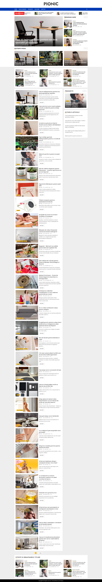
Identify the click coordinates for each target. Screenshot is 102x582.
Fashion (18, 302)
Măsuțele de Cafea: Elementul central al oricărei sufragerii (48, 230)
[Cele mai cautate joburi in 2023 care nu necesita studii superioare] (27, 359)
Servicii (18, 333)
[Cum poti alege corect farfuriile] (27, 420)
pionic (41, 295)
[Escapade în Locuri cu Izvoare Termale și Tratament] (27, 220)
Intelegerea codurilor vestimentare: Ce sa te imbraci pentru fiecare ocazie (48, 292)
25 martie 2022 (47, 494)
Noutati (17, 36)
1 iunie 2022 (46, 449)
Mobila (25, 241)
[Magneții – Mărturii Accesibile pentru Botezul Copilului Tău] (27, 251)
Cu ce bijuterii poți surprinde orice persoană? (75, 103)
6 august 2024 (47, 203)
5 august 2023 (47, 295)
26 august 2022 (74, 106)
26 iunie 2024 (46, 233)
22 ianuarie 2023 (47, 417)
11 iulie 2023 (46, 341)
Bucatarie (37, 9)
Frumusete (30, 9)
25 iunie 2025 (76, 35)
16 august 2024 (47, 187)
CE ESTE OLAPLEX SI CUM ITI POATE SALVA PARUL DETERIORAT (80, 33)
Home (15, 9)
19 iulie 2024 (46, 218)
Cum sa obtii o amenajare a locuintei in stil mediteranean (50, 523)
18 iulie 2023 (46, 327)
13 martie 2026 (28, 76)
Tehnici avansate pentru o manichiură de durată (47, 201)
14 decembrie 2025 (24, 44)
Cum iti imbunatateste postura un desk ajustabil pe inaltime (30, 73)
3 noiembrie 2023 (47, 265)
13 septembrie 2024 (53, 84)
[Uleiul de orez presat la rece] (27, 497)
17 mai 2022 (46, 464)
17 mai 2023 (46, 404)
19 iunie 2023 (46, 387)
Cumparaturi (19, 271)
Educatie (74, 79)
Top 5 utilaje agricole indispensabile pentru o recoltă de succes (79, 42)
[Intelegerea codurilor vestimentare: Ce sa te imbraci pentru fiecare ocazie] (27, 297)
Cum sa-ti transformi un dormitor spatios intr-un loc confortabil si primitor (49, 538)
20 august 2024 (76, 86)
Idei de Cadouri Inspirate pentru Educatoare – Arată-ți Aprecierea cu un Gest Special (79, 82)
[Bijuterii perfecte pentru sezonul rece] (44, 83)
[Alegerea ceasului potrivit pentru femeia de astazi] (27, 451)
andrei (17, 44)
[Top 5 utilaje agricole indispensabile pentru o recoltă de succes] (68, 42)
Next (41, 553)
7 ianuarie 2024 (47, 249)
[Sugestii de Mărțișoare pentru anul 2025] (27, 189)
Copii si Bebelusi (20, 348)
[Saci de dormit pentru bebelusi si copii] (27, 343)
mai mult (42, 102)
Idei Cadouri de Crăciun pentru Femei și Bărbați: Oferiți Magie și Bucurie (49, 262)
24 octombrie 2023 (47, 280)
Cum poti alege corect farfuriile (49, 416)
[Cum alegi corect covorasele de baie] (27, 374)
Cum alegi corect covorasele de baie (50, 370)
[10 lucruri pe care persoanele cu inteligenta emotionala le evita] (27, 512)
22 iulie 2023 (46, 311)
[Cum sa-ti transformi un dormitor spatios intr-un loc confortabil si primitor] (27, 543)
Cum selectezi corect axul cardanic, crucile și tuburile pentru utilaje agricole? (38, 41)
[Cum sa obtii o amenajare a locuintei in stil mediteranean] (27, 527)
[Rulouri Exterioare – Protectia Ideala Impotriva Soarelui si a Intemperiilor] (27, 282)
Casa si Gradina (22, 9)
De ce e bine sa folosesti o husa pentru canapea (48, 308)
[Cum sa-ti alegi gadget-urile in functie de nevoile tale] (27, 389)
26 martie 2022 (47, 480)
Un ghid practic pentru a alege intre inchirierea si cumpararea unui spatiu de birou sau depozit (50, 324)
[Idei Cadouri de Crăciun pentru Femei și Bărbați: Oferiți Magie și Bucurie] (27, 266)
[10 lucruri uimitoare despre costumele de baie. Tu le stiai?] (27, 466)
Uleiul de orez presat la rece (48, 493)
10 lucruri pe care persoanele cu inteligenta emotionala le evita (49, 508)
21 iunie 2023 (46, 371)
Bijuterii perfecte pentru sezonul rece (55, 82)
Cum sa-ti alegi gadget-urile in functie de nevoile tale (48, 385)
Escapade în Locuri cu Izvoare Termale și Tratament (48, 215)
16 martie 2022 (47, 542)
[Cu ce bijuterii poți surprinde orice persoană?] (27, 435)
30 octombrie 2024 (77, 45)
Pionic (51, 4)
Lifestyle (43, 9)
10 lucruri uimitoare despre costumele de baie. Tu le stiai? (48, 462)
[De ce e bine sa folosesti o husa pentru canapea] (27, 313)
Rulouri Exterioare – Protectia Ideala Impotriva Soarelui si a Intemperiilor (48, 277)
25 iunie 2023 (46, 356)
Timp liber (78, 79)
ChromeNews (55, 580)
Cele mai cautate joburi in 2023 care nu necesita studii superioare (50, 354)
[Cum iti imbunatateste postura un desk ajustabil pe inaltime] (20, 73)
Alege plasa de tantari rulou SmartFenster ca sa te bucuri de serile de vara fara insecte (48, 400)
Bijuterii (50, 80)
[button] (87, 9)
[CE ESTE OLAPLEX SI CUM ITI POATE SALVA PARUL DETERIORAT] (68, 33)
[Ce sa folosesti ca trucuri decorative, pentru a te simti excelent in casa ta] (27, 481)
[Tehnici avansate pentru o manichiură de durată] (27, 205)
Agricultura (75, 39)
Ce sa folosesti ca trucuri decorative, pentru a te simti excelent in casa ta (48, 477)
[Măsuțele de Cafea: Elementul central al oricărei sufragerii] (27, 235)
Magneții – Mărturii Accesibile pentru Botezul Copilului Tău (48, 247)
